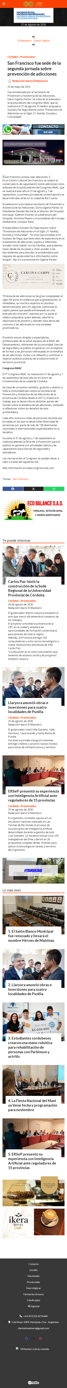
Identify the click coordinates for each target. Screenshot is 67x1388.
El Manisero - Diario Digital (33, 40)
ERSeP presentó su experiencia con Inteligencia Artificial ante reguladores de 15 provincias (33, 795)
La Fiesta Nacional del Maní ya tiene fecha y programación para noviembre (32, 1105)
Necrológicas (33, 1287)
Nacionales (34, 1275)
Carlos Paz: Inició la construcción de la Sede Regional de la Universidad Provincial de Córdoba (29, 588)
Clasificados (33, 1300)
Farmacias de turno (33, 1294)
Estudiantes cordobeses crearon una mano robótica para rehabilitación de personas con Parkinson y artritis (30, 1047)
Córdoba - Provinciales (21, 57)
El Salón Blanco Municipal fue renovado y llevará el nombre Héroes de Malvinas (31, 936)
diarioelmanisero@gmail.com (33, 1328)
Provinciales (33, 1281)
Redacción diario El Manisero (30, 81)
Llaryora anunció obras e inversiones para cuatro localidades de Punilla (28, 707)
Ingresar (35, 1306)
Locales (33, 1269)
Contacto (34, 1263)
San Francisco (21, 479)
